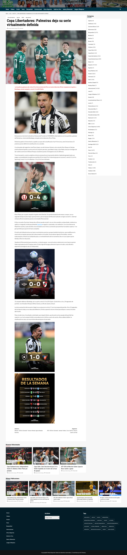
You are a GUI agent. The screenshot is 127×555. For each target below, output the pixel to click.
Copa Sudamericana (11, 460)
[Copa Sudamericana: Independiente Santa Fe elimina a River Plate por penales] (19, 456)
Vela (89, 165)
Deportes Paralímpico (112, 523)
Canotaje (90, 44)
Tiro (89, 156)
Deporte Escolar (88, 523)
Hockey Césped (92, 82)
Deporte (18, 17)
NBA (89, 123)
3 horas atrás (20, 472)
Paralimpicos (91, 129)
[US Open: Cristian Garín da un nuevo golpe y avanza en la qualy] (110, 488)
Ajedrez (90, 20)
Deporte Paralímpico (100, 523)
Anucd (98, 517)
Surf (89, 147)
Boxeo (90, 41)
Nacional (51, 462)
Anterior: (29, 430)
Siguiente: (62, 430)
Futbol (18, 9)
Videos (12, 9)
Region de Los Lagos (96, 529)
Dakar (89, 62)
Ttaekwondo (91, 162)
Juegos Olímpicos (79, 9)
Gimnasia (90, 76)
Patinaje (90, 132)
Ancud (93, 517)
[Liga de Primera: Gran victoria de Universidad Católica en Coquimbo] (87, 488)
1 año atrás (21, 28)
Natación (90, 120)
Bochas (90, 38)
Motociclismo (91, 106)
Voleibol (90, 170)
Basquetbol (29, 9)
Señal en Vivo (57, 9)
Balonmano (91, 29)
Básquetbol (105, 517)
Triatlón (90, 159)
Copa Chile (37, 462)
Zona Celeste (91, 173)
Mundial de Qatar (92, 115)
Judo (89, 91)
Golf (89, 79)
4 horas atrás (75, 470)
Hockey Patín (91, 85)
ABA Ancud (87, 517)
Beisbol (90, 35)
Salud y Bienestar (67, 9)
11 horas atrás (114, 501)
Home (7, 9)
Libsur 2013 (111, 526)
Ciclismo (90, 47)
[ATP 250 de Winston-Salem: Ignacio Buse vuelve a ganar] (73, 456)
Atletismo (90, 23)
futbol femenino (95, 526)
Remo (89, 135)
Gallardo (39, 224)
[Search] (120, 9)
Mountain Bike (92, 109)
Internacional (38, 9)
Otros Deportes (48, 9)
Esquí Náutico (91, 70)
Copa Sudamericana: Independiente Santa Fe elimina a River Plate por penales (17, 469)
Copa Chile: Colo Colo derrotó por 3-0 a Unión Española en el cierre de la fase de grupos (45, 469)
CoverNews (75, 552)
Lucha (89, 103)
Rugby (90, 138)
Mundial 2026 (91, 112)
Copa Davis (91, 53)
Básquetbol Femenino (89, 520)
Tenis (23, 9)
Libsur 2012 (104, 526)
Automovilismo (92, 26)
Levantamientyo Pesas (94, 100)
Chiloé (105, 520)
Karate (90, 97)
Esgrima (90, 67)
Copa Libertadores (11, 17)
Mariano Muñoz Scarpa (12, 28)
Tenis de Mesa (91, 153)
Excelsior (86, 526)
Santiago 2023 (92, 144)
